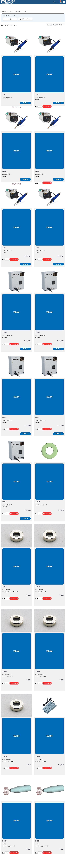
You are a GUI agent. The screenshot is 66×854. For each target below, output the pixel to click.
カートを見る (58, 2)
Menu (63, 2)
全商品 (4, 11)
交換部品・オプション (25, 19)
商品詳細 (16, 74)
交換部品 (25, 102)
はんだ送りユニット (20, 11)
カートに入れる (47, 106)
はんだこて (10, 11)
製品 (10, 19)
